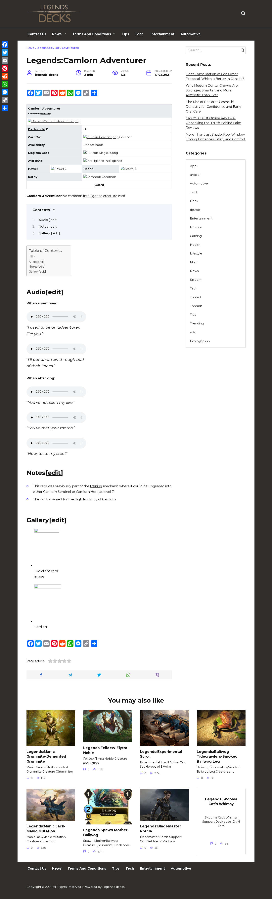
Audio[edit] (36, 262)
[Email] (5, 60)
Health (195, 245)
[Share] (5, 108)
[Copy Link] (5, 100)
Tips (125, 34)
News (57, 34)
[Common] (92, 177)
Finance (196, 227)
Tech (139, 34)
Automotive (190, 34)
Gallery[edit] (37, 271)
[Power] (57, 169)
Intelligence (92, 196)
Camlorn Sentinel (57, 492)
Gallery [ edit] (49, 233)
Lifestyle (196, 253)
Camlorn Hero (87, 492)
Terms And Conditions (91, 34)
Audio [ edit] (48, 220)
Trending (197, 323)
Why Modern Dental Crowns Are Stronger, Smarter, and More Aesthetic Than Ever (212, 90)
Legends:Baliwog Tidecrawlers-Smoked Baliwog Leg (217, 756)
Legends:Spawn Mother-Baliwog (106, 832)
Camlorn (109, 499)
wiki (193, 332)
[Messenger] (5, 92)
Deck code (36, 129)
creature (110, 196)
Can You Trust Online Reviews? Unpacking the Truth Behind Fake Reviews (213, 123)
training (96, 486)
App (193, 166)
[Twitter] (5, 52)
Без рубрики (200, 341)
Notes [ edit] (48, 226)
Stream (196, 280)
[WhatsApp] (5, 84)
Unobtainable (93, 145)
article (195, 175)
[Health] (127, 169)
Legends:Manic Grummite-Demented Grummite (46, 756)
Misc (193, 262)
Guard (99, 185)
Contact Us (36, 34)
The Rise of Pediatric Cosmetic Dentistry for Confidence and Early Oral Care (213, 106)
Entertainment (162, 34)
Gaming (196, 236)
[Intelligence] (93, 161)
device (195, 210)
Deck (194, 201)
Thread (195, 297)
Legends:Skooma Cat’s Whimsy (221, 801)
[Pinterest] (5, 68)
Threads (196, 306)
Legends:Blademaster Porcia (160, 828)
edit (54, 292)
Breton (45, 113)
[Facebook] (5, 45)
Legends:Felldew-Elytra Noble (105, 750)
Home (30, 48)
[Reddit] (5, 76)
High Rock (83, 499)
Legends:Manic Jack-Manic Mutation (46, 828)
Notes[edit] (37, 266)
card (193, 192)
